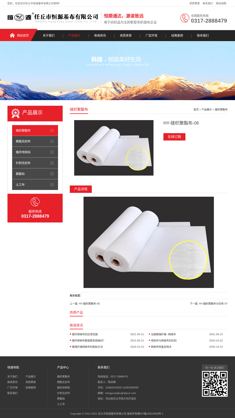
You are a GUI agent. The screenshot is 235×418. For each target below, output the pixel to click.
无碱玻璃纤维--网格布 (163, 334)
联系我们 (208, 3)
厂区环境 (151, 35)
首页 (196, 109)
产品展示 (74, 35)
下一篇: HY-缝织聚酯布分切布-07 (209, 303)
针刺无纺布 (23, 163)
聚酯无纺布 (23, 141)
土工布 (20, 184)
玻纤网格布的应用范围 (85, 334)
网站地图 (221, 3)
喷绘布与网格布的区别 (164, 340)
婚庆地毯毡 (23, 152)
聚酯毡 (20, 173)
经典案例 (177, 35)
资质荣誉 (194, 3)
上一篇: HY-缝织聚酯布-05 (85, 303)
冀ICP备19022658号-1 (150, 413)
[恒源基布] (53, 22)
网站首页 (23, 35)
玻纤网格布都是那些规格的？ (88, 340)
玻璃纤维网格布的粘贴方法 (87, 346)
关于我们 (49, 35)
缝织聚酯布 (23, 130)
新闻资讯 (100, 35)
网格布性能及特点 (161, 346)
